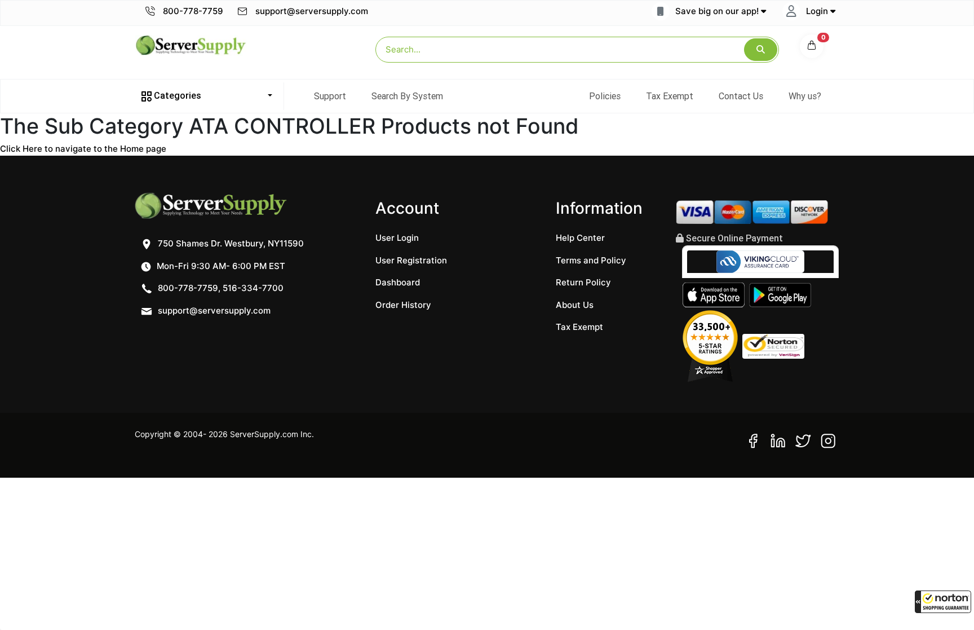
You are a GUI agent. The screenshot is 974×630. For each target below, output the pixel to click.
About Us (575, 304)
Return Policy (583, 282)
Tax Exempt (669, 96)
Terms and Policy (591, 260)
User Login (397, 237)
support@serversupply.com (311, 11)
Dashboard (397, 282)
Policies (605, 96)
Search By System (407, 96)
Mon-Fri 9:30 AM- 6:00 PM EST (219, 266)
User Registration (411, 260)
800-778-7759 (192, 11)
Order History (403, 304)
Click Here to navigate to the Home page (83, 148)
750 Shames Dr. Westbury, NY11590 (230, 243)
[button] (943, 602)
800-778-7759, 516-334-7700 (220, 288)
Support (330, 96)
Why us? (805, 96)
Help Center (580, 237)
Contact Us (741, 96)
